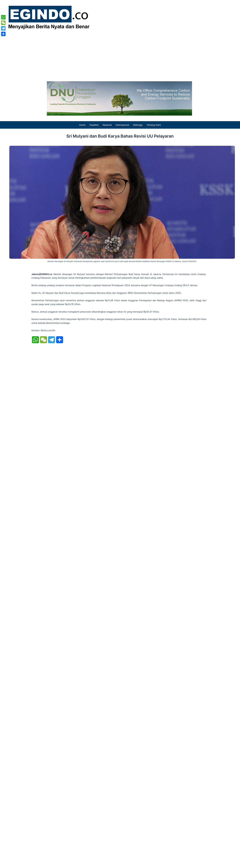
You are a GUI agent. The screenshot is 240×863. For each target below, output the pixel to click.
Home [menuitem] (82, 125)
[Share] (3, 34)
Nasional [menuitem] (107, 125)
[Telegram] (3, 28)
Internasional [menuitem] (122, 125)
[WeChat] (3, 23)
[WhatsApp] (3, 17)
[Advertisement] (120, 54)
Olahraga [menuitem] (137, 125)
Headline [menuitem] (94, 125)
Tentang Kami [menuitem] (154, 125)
